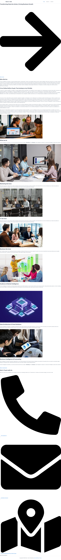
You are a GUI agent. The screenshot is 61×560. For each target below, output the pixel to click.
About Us (47, 1)
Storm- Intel (9, 1)
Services (52, 1)
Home (44, 1)
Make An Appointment (3, 367)
